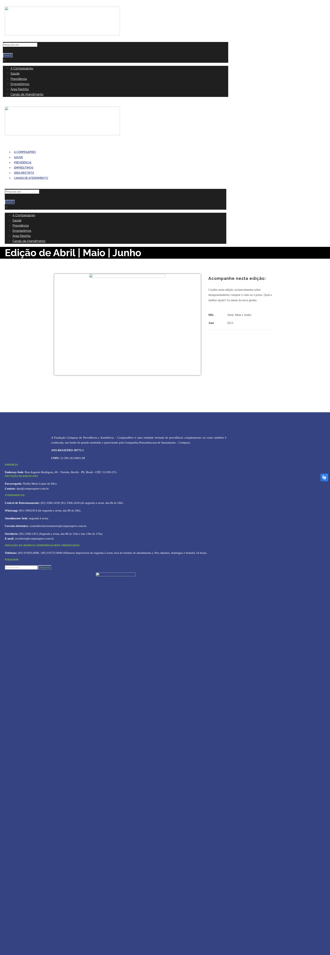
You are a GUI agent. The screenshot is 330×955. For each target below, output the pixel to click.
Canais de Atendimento (27, 94)
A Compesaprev (22, 68)
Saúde (15, 73)
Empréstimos (20, 84)
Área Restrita (20, 89)
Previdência (19, 79)
